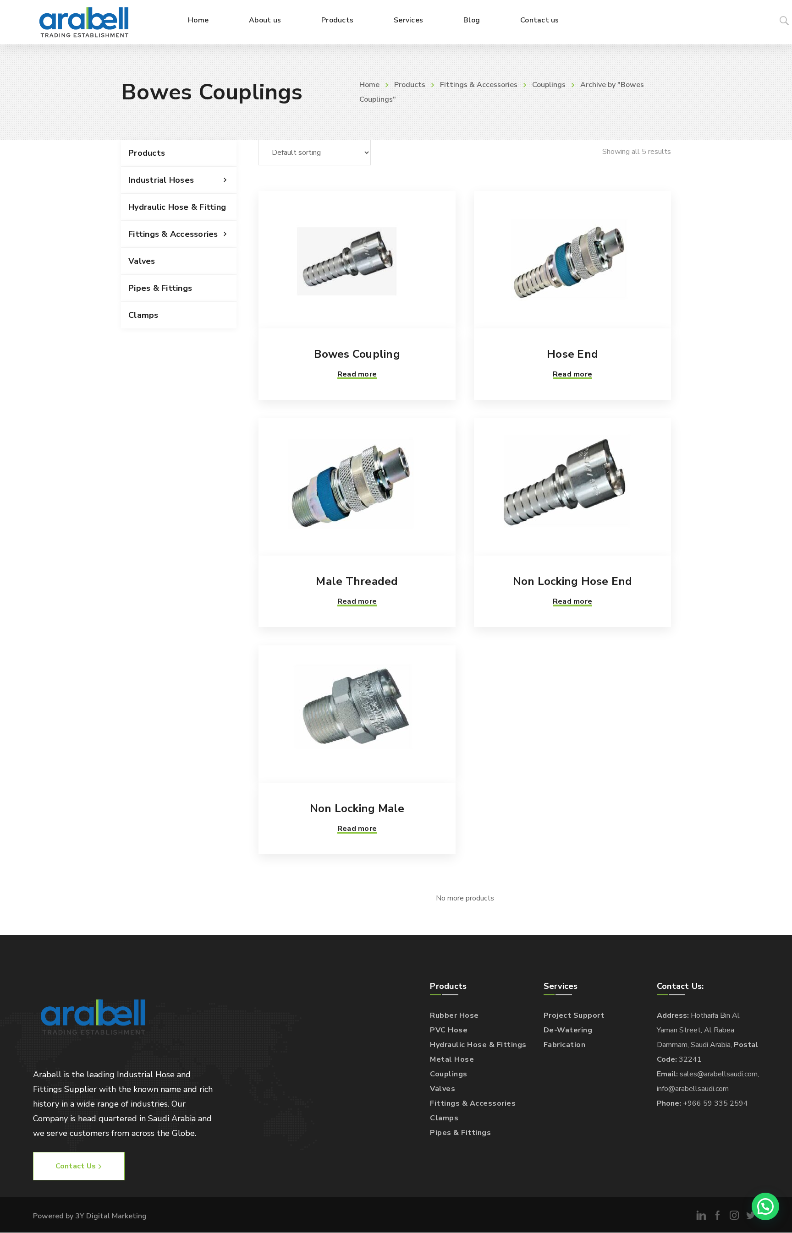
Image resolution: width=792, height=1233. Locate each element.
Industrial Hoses (161, 180)
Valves (141, 261)
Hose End (572, 354)
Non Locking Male (357, 808)
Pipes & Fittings (160, 288)
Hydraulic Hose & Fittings (478, 1045)
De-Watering (568, 1030)
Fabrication (565, 1045)
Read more (357, 374)
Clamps (143, 315)
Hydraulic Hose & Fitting (177, 207)
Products (409, 85)
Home (369, 85)
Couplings (549, 85)
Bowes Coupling (357, 354)
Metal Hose (452, 1059)
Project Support (574, 1015)
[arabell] (84, 22)
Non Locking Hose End (572, 581)
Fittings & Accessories (478, 85)
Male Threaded (357, 581)
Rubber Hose (454, 1015)
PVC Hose (449, 1030)
